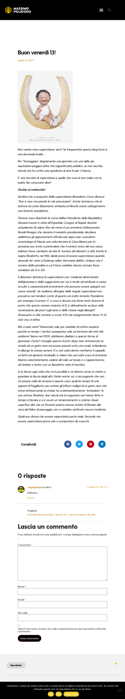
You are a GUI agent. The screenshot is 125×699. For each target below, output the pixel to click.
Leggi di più (71, 694)
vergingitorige (35, 487)
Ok (50, 694)
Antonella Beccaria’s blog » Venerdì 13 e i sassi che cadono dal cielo (62, 514)
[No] (120, 690)
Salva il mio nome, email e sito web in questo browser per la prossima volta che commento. (62, 630)
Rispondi (31, 498)
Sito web (23, 612)
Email (22, 599)
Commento (25, 545)
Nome (22, 586)
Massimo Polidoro (22, 10)
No (58, 694)
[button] (101, 10)
